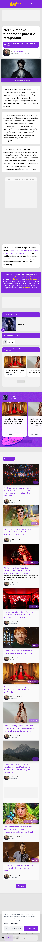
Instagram (34, 277)
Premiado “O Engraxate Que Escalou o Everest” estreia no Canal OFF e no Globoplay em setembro (17, 768)
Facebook (18, 277)
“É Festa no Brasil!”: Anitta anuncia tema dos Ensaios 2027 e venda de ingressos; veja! (18, 570)
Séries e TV (29, 4)
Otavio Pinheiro (19, 52)
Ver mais (21, 886)
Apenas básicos (16, 928)
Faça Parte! (29, 934)
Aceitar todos (31, 928)
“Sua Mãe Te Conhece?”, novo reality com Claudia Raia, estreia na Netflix (19, 689)
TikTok (26, 277)
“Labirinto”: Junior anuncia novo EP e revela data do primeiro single (18, 868)
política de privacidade (11, 923)
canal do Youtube (32, 279)
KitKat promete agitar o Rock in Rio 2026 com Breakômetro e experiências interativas (18, 614)
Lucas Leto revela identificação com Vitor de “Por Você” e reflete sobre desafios (18, 532)
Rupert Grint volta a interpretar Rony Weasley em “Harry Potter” (18, 652)
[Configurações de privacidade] (6, 928)
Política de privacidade (9, 934)
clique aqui (27, 288)
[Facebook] (3, 938)
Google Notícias (15, 279)
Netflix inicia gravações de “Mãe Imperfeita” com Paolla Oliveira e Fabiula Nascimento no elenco (19, 728)
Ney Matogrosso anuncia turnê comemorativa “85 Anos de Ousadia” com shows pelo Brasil (18, 829)
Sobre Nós (21, 934)
